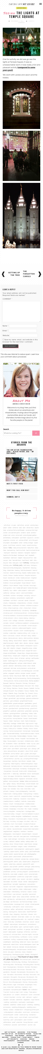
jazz (29, 748)
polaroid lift (26, 864)
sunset (36, 937)
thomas (25, 982)
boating (17, 570)
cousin (34, 628)
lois (9, 789)
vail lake (12, 999)
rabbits (14, 879)
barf (26, 555)
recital (25, 881)
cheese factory (21, 603)
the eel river (36, 959)
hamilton (24, 716)
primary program (22, 871)
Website (6, 335)
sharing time (13, 912)
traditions (25, 987)
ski (34, 917)
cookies (14, 625)
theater (27, 954)
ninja (5, 839)
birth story (27, 565)
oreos (25, 846)
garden (28, 696)
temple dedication (30, 947)
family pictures (8, 681)
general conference (32, 698)
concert (12, 623)
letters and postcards (31, 781)
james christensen (20, 746)
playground (35, 861)
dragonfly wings (27, 648)
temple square (21, 949)
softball (6, 924)
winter (16, 1015)
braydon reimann (30, 575)
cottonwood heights (25, 628)
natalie (17, 826)
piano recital (17, 856)
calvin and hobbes (27, 593)
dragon (18, 648)
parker (22, 851)
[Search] (36, 433)
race (18, 879)
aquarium (30, 538)
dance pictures (13, 638)
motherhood (27, 816)
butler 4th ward (22, 588)
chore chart (27, 608)
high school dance (28, 726)
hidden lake (21, 723)
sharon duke (22, 912)
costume (15, 628)
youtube (14, 1025)
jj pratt (27, 753)
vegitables (26, 999)
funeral (30, 693)
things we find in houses (29, 979)
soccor (37, 922)
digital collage (10, 645)
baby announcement (19, 548)
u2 (13, 994)
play (20, 861)
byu (11, 590)
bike (10, 563)
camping (27, 595)
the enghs (7, 962)
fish (33, 686)
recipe (20, 881)
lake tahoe (23, 773)
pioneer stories (34, 859)
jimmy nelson (15, 753)
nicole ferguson (35, 836)
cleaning (31, 618)
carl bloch (14, 600)
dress (16, 658)
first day (25, 683)
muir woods (18, 824)
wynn (16, 1017)
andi (28, 532)
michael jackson (19, 804)
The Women (19, 1035)
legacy (33, 776)
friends (11, 693)
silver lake (21, 917)
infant (15, 743)
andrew (33, 532)
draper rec (25, 656)
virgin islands (35, 999)
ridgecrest (20, 886)
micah (11, 804)
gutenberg (24, 713)
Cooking (23, 1039)
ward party (22, 1002)
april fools (23, 538)
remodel (15, 884)
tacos (29, 942)
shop (11, 914)
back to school (20, 550)
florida (21, 688)
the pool (13, 972)
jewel (35, 751)
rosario (29, 891)
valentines (19, 999)
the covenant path (25, 959)
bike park (15, 563)
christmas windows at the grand (27, 615)
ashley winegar (28, 543)
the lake (27, 967)
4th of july (7, 525)
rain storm (29, 879)
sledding (6, 919)
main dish (32, 791)
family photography (33, 678)
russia (34, 891)
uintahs (17, 994)
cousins (16, 630)
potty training (35, 866)
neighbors (16, 831)
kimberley (23, 768)
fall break (32, 676)
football (32, 688)
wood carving (24, 1015)
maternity (16, 799)
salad (14, 897)
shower (30, 914)
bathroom (14, 558)
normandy (21, 839)
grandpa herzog (24, 708)
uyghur (35, 997)
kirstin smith (23, 771)
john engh (33, 753)
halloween (16, 716)
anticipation (15, 538)
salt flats (32, 897)
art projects (14, 543)
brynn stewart (13, 585)
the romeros (18, 974)
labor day (16, 773)
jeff (38, 748)
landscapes (35, 773)
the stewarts (30, 977)
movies (30, 819)
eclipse (20, 663)
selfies (13, 909)
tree (29, 989)
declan (26, 643)
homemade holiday (13, 733)
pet (25, 854)
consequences (34, 623)
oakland (11, 841)
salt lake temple (32, 899)
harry (35, 716)
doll (8, 648)
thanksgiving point (18, 954)
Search (6, 429)
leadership (26, 776)
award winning (31, 545)
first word (28, 686)
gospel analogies (18, 703)
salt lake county (21, 899)
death (16, 643)
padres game (29, 849)
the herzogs (18, 964)
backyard (7, 553)
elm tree (13, 668)
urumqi (18, 997)
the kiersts (21, 967)
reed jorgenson (33, 881)
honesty (29, 736)
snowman (26, 922)
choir (21, 608)
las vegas (11, 776)
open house (28, 844)
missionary (12, 809)
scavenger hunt (19, 904)
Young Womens (28, 1022)
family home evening (19, 678)
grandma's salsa (14, 706)
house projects (12, 741)
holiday (25, 728)
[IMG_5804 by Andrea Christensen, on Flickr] (21, 215)
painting (6, 851)
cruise (33, 633)
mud (12, 824)
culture (18, 635)
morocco (7, 816)
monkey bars (20, 811)
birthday (26, 563)
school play (7, 907)
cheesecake (12, 603)
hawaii (25, 718)
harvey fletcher (17, 718)
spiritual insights (28, 927)
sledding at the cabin (17, 919)
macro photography (22, 791)
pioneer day (24, 859)
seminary (27, 909)
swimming (15, 942)
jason (9, 748)
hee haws (17, 721)
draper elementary (32, 653)
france (27, 691)
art (17, 540)
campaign (20, 595)
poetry (6, 864)
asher (20, 543)
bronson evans (29, 580)
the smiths (33, 974)
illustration (9, 743)
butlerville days (32, 588)
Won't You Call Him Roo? (18, 490)
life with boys (21, 784)
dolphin (12, 648)
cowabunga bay (29, 630)
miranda (33, 806)
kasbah (29, 761)
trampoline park (16, 989)
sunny (30, 937)
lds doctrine (18, 776)
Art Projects (12, 1039)
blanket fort (26, 568)
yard (11, 1020)
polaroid (19, 864)
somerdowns (23, 924)
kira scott (15, 771)
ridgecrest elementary (31, 886)
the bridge (13, 957)
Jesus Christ (29, 751)
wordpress (32, 1015)
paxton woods (8, 854)
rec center (14, 881)
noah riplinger (12, 839)
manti (11, 796)
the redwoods (21, 972)
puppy (36, 876)
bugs (20, 585)
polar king (12, 864)
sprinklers (20, 929)
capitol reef (29, 598)
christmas (33, 610)
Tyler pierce (32, 992)
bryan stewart (26, 583)
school (27, 904)
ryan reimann (17, 894)
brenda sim (11, 578)
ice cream (21, 741)
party (26, 851)
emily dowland (22, 668)
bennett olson (17, 560)
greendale (28, 711)
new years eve (24, 836)
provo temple (33, 874)
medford (17, 801)
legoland (22, 779)
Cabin (37, 1037)
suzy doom (32, 939)
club (10, 620)
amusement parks (14, 532)
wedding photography (19, 1007)
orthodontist (32, 846)
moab (29, 809)
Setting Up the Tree (14, 274)
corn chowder (22, 625)
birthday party (18, 565)
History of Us (7, 1034)
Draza (11, 658)
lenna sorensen (14, 781)
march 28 (17, 796)
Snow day (11, 922)
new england (17, 834)
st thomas (27, 932)
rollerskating (16, 891)
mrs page (20, 821)
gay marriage (21, 698)
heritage (13, 723)
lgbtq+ (9, 784)
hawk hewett (33, 718)
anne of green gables (29, 535)
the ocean (29, 969)
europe (23, 673)
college (15, 620)
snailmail (30, 919)
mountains (11, 819)
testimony (18, 952)
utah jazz (29, 997)
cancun (33, 595)
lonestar (13, 789)
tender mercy (32, 949)
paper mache (14, 851)
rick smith (12, 886)
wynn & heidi (23, 1017)
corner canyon (32, 625)
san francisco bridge (26, 902)
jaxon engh (23, 748)
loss (18, 789)
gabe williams (20, 696)
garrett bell (12, 698)
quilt (9, 879)
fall (27, 676)
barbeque (21, 555)
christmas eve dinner (20, 613)
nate (31, 826)
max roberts (31, 799)
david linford (18, 640)
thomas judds (33, 982)
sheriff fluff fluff (31, 912)
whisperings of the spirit (31, 1009)
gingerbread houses (26, 701)
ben (10, 560)
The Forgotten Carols (29, 273)
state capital (12, 932)
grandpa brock (13, 708)
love (22, 789)
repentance (22, 884)
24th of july (20, 525)
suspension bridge (22, 939)
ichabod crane (29, 741)
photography (31, 854)
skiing (38, 917)
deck (21, 643)
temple (21, 947)
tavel (34, 944)
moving (35, 819)
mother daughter (16, 816)
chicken (29, 603)
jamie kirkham (31, 746)
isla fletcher (22, 743)
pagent (37, 849)
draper (11, 650)
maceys (11, 791)
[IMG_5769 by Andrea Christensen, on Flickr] (21, 105)
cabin (15, 590)
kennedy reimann (16, 766)
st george (20, 932)
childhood (15, 605)
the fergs (24, 962)
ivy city (33, 743)
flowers (26, 688)
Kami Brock (22, 761)
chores (34, 608)
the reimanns (31, 972)
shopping (17, 914)
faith (23, 676)
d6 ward (24, 635)
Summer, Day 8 (13, 497)
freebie (32, 691)
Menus (31, 1039)
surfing (13, 939)
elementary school (20, 666)
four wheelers (19, 691)
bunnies (26, 585)
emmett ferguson (27, 671)
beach (20, 558)
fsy (26, 693)
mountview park (21, 819)
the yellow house (16, 979)
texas (24, 952)
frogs (15, 693)
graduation (28, 703)
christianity (25, 610)
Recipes (5, 1037)
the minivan (21, 969)
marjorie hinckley (26, 796)
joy (21, 758)
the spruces (21, 977)
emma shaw (16, 671)
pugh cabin (28, 876)
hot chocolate (31, 738)
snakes (37, 919)
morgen (18, 814)
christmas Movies (33, 613)
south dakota (14, 927)
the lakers (34, 967)
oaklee (17, 841)
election (11, 666)
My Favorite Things (23, 1034)
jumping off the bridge (30, 758)
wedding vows (31, 1007)
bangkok (27, 553)
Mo (26, 809)
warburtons (13, 1002)
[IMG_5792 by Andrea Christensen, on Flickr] (21, 156)
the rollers (10, 974)
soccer (32, 922)
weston (11, 1009)
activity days (34, 525)
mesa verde (31, 801)
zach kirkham (22, 1025)
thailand (29, 952)
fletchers (15, 688)
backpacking (11, 550)
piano (10, 856)
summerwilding (14, 937)
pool (32, 864)
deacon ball (32, 640)
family (10, 678)
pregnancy (7, 869)
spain (20, 927)
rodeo (20, 889)
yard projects (18, 1020)
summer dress (16, 934)
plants (16, 861)
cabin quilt (31, 590)
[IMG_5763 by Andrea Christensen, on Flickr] (21, 42)
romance (23, 891)
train (30, 987)
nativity (9, 829)
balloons (20, 553)
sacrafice (25, 894)
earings (28, 658)
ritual (9, 889)
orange (35, 844)
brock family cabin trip (16, 580)
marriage (36, 796)
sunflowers (23, 937)
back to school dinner (33, 550)
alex (24, 527)
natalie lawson (24, 826)
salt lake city (11, 899)
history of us (12, 728)
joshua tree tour (9, 758)
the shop (26, 974)
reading (36, 879)
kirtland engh (32, 771)
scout (22, 907)
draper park (16, 656)
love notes (27, 789)
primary (13, 871)
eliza (29, 666)
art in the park (33, 540)
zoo (34, 1025)
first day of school (18, 686)
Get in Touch (10, 1032)
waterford (13, 1004)
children (22, 605)
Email (5, 330)
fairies (11, 676)
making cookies (17, 794)
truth (21, 992)
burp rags (33, 585)
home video (12, 736)
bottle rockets (31, 573)
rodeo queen (27, 889)
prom (26, 874)
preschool (16, 869)
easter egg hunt (13, 661)
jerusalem (21, 751)
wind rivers (26, 1012)
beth (31, 560)
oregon (20, 846)
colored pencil (29, 620)
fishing (9, 688)
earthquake (35, 658)
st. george (27, 929)
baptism (33, 553)
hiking (37, 726)
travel (25, 989)
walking (6, 1002)
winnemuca (35, 1012)
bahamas (14, 553)
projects (20, 874)
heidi (22, 721)
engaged (11, 673)
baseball (31, 555)
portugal (27, 866)
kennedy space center (30, 766)
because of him (28, 558)
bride (18, 578)
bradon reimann (19, 575)
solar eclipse (14, 924)
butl (14, 588)
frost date (21, 693)
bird (21, 563)
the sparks (14, 977)
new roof (16, 836)
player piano (27, 861)
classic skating (23, 618)
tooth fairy (18, 987)
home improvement (15, 731)
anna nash (19, 535)
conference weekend (21, 623)
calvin (18, 593)
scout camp (29, 907)
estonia (17, 673)
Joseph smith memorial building (29, 756)
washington (30, 1002)
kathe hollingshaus (27, 763)
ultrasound (24, 994)
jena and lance (12, 751)
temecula (15, 947)
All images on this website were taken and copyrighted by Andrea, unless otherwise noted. (22, 1048)
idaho (36, 741)
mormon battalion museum (30, 814)
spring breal (12, 929)
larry (5, 776)
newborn (23, 831)
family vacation (34, 681)
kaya (35, 763)
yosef (13, 1022)
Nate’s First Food (15, 484)
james (12, 746)
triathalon (34, 989)
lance (29, 773)
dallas (34, 635)
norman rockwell (31, 839)
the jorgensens (11, 967)
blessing (33, 568)
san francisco (14, 902)
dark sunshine (28, 638)
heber (11, 721)
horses (17, 738)
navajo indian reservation (30, 829)
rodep (34, 889)
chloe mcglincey (13, 608)
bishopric (34, 565)
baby (10, 548)
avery (24, 545)
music (12, 826)
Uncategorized (23, 1040)
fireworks (19, 683)
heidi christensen (30, 721)
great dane (20, 711)
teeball (9, 947)
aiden (10, 527)
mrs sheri (27, 821)
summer (34, 932)
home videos (22, 736)
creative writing (22, 633)
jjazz (22, 753)
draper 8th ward (31, 650)
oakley (23, 841)
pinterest (17, 859)
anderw (23, 532)
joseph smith (14, 756)
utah (23, 997)
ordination (14, 846)
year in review (28, 1020)
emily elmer (31, 668)
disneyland (28, 645)
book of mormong (15, 573)
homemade (26, 731)
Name (5, 326)
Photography (9, 1040)
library (14, 784)
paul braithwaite (34, 851)
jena (5, 751)
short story (24, 914)
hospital (22, 738)
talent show (15, 944)
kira (38, 768)
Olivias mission (18, 844)
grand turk (33, 708)
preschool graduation (27, 869)
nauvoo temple (17, 829)
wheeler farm (19, 1009)
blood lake (10, 570)
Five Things (32, 1032)
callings (12, 593)
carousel (20, 600)
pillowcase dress (27, 856)
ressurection (31, 884)
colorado (21, 620)
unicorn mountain (9, 997)
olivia (11, 844)
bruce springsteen (15, 583)
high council (30, 723)
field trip (12, 683)
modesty (35, 809)
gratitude (13, 711)
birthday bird (34, 563)
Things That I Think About (22, 1037)
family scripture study (21, 681)
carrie (26, 600)
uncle (30, 994)
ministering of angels (16, 806)
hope (35, 736)
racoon (23, 879)
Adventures (31, 1035)
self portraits (19, 909)
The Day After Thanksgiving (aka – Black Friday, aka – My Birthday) (20, 451)
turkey (26, 992)
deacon (25, 640)
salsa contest (25, 897)
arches (37, 538)
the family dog (15, 962)
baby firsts (31, 548)
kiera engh (16, 768)
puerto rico (20, 876)
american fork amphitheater (16, 530)
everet (28, 673)
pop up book (13, 866)
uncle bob (36, 994)
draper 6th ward (20, 650)
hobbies (19, 728)
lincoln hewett (30, 784)
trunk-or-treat (14, 992)
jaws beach (15, 748)
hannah (30, 716)
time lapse (20, 984)
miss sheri (20, 809)
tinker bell (10, 987)
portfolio (21, 866)
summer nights (27, 934)
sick (35, 914)
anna (13, 535)
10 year (13, 525)
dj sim (35, 645)
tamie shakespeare (25, 944)
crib (29, 633)
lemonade (29, 779)
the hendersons (33, 962)
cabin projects (22, 590)
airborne (15, 527)
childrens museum (32, 605)
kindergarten (32, 768)
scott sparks (16, 907)
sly (26, 919)
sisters (27, 917)
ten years (11, 952)
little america (12, 786)
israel (28, 743)
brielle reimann (25, 578)
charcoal (32, 600)
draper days (21, 653)
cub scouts (11, 635)
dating (11, 640)
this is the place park (15, 982)
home (31, 728)
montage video (30, 811)
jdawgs (34, 748)
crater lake (12, 633)
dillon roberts (20, 645)
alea (20, 527)
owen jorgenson (19, 849)
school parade (34, 904)
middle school (29, 804)
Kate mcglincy (15, 763)
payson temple (18, 854)
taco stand (35, 942)
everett (33, 673)
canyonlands (21, 598)
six (31, 917)
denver (31, 643)
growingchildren (15, 713)
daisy (29, 635)
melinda (23, 801)
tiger (14, 984)
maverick (23, 799)
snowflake (18, 922)
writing (11, 1017)
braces (10, 575)
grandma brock (25, 706)
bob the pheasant (26, 570)
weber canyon (21, 1004)
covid (21, 630)
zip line (30, 1025)
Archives (21, 1032)
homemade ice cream (27, 733)
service (33, 909)
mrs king (13, 821)
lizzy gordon (29, 786)
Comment (7, 299)
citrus (16, 618)
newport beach (26, 834)
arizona (12, 540)
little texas (21, 786)
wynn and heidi (33, 1017)
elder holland (27, 663)
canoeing (13, 598)
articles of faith (23, 540)
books (24, 573)
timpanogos (28, 984)
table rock (23, 942)
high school (17, 726)
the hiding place (28, 964)
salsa (18, 897)
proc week (14, 874)
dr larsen (22, 658)
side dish (14, 917)
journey (17, 758)
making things (27, 794)
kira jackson (7, 771)
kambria (14, 761)
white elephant (8, 1012)
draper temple (33, 656)
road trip (15, 889)
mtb (32, 821)
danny (21, 638)
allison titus (30, 527)
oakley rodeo (30, 841)
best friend (25, 560)
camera (13, 595)
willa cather (18, 1012)
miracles (26, 806)
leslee (22, 781)
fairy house (17, 676)
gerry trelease (14, 701)
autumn (18, 545)
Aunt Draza (11, 545)
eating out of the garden (26, 661)
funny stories (11, 696)
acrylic (27, 525)
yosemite (19, 1022)
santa (35, 902)
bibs (35, 560)
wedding (30, 1004)
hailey (31, 713)
